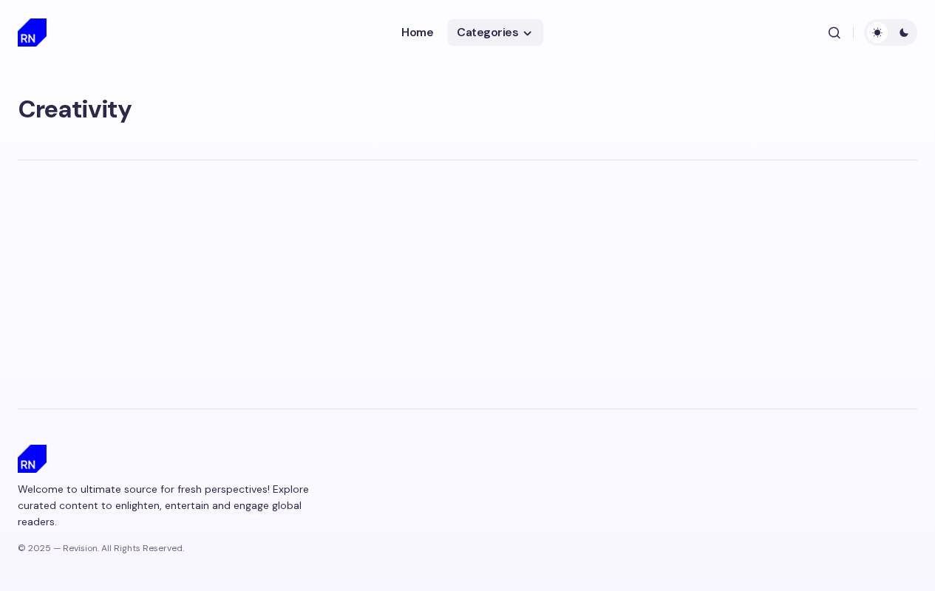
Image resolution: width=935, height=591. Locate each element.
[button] (834, 32)
